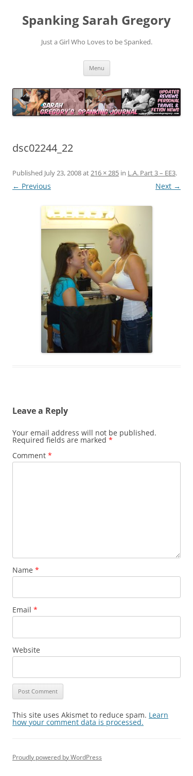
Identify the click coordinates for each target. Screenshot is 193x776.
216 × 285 (105, 172)
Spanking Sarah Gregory (96, 20)
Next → (168, 186)
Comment (32, 455)
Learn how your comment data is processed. (90, 718)
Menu (96, 68)
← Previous (31, 186)
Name (25, 570)
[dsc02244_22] (96, 279)
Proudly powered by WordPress (57, 757)
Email (25, 610)
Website (26, 650)
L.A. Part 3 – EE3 (152, 172)
